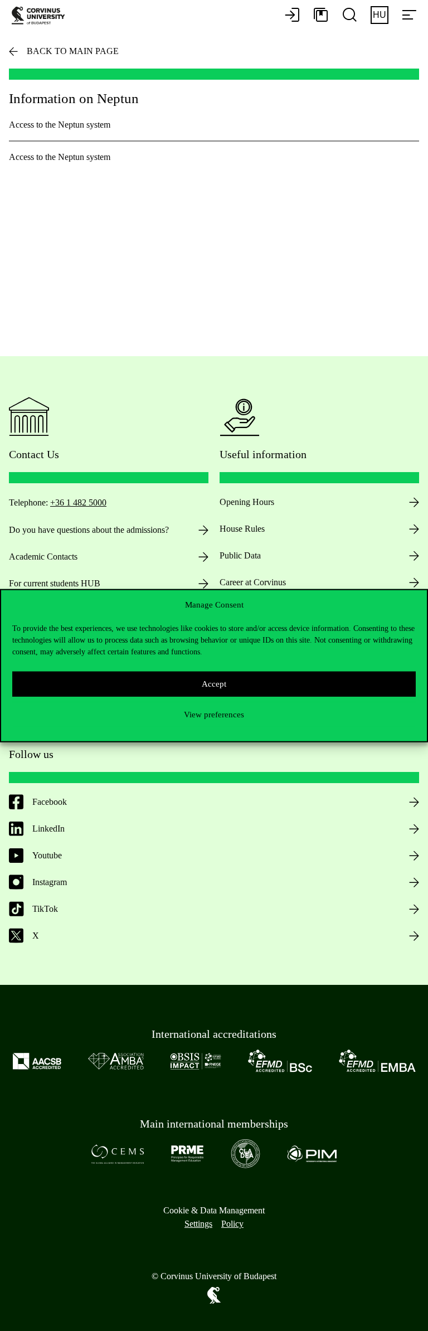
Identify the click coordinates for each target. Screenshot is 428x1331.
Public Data (240, 555)
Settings (198, 1223)
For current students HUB (54, 583)
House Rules (242, 528)
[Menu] (409, 15)
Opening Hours (247, 502)
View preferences (214, 714)
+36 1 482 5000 (78, 502)
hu (379, 15)
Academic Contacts (43, 556)
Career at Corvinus (253, 582)
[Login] (292, 15)
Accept (214, 683)
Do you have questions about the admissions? (89, 530)
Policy (232, 1223)
